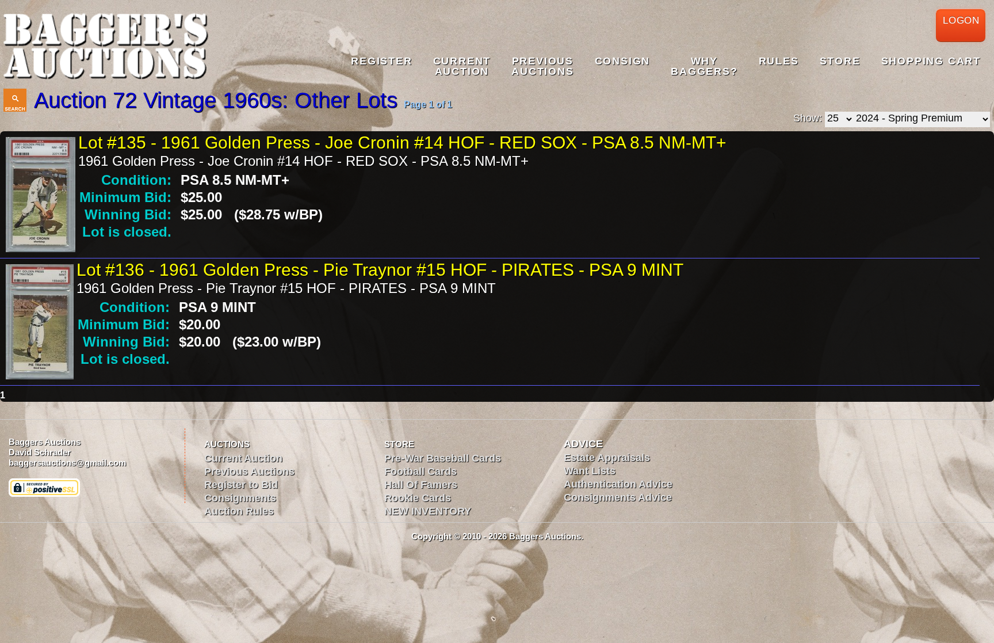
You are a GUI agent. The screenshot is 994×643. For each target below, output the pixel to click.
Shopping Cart (931, 61)
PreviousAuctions (542, 66)
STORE (399, 444)
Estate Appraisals (607, 457)
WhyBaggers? (704, 66)
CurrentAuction (462, 66)
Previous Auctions (249, 471)
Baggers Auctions (45, 442)
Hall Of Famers (420, 484)
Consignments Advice (618, 497)
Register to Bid (241, 484)
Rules (779, 61)
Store (840, 61)
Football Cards (420, 471)
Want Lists (589, 471)
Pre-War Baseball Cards (442, 458)
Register (381, 61)
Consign (623, 61)
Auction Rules (239, 511)
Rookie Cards (417, 498)
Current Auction (243, 458)
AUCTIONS (227, 444)
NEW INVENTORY (427, 511)
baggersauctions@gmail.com (67, 462)
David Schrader (40, 452)
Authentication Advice (618, 484)
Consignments (240, 498)
